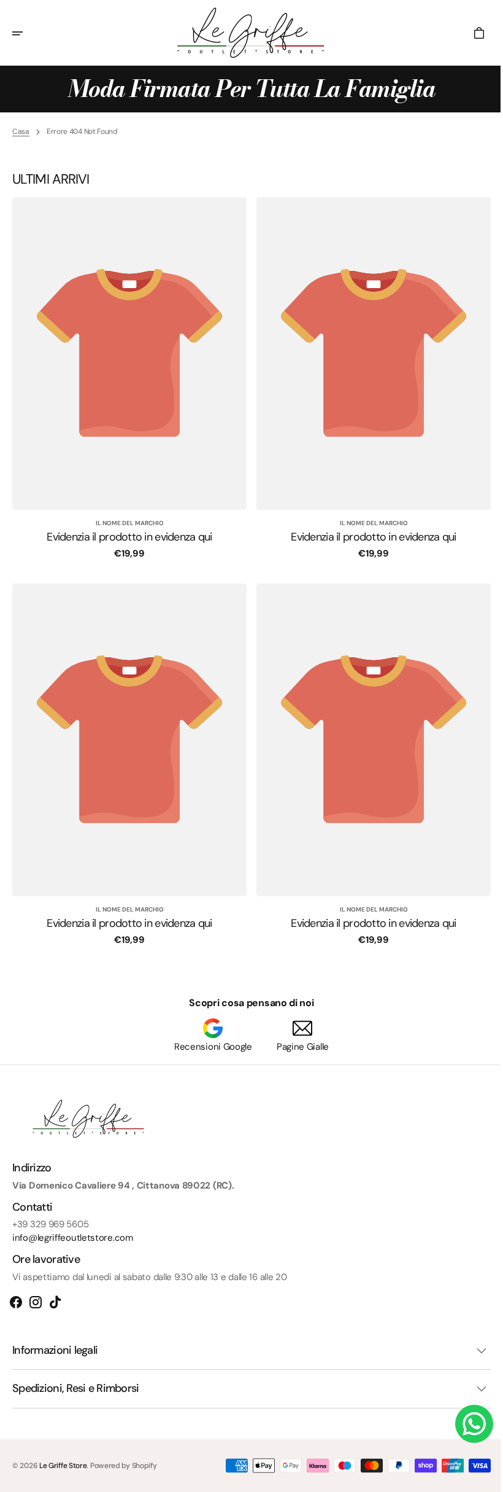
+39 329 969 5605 (50, 1224)
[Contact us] (465, 1424)
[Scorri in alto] (479, 1477)
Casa (20, 131)
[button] (25, 33)
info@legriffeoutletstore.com (72, 1237)
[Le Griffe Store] (247, 33)
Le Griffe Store (63, 1466)
